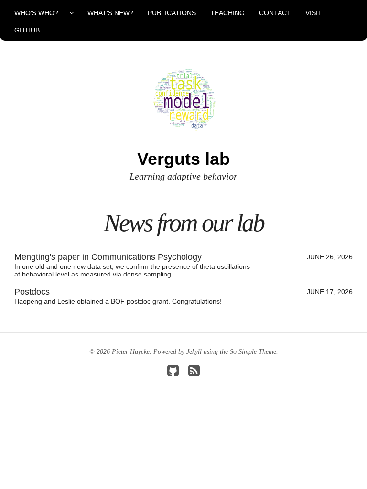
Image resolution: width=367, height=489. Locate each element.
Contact (275, 13)
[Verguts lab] (183, 100)
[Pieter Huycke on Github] (173, 373)
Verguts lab (183, 159)
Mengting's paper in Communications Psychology (183, 265)
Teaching (227, 13)
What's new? (110, 13)
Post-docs (44, 47)
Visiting (44, 81)
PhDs (44, 64)
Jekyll (194, 351)
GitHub (27, 30)
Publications (172, 13)
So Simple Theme (253, 351)
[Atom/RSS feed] (194, 373)
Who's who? (36, 13)
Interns (43, 99)
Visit (313, 13)
